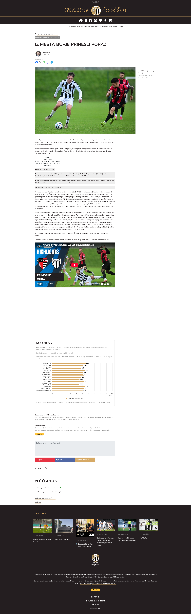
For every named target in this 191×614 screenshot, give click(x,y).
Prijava (95, 2)
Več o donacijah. (82, 430)
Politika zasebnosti (95, 601)
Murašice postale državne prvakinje (47, 488)
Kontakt (95, 605)
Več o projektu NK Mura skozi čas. (100, 430)
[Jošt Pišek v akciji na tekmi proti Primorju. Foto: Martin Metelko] (85, 100)
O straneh (95, 597)
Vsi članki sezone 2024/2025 (45, 498)
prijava (39, 460)
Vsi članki (38, 502)
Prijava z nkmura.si (82, 460)
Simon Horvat (46, 53)
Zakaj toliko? (95, 565)
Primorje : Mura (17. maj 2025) (47, 34)
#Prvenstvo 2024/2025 (51, 37)
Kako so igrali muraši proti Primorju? (49, 492)
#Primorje (38, 37)
